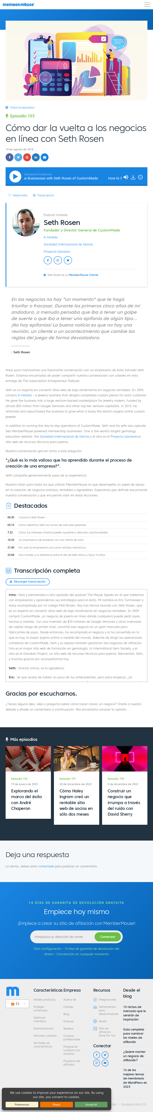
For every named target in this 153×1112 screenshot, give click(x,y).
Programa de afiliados (71, 1063)
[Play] (16, 176)
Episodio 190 (116, 778)
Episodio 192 (19, 778)
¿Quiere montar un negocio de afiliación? (134, 1056)
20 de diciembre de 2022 (75, 784)
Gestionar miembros (40, 1019)
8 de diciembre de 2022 (123, 784)
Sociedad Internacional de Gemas (68, 244)
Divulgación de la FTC (133, 1104)
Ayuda (103, 1021)
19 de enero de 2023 (24, 784)
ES (17, 1004)
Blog (66, 1014)
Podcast (68, 1021)
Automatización (44, 1028)
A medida (51, 237)
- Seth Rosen (20, 352)
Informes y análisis (45, 1035)
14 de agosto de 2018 (19, 149)
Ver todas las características (43, 1044)
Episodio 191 (68, 778)
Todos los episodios (21, 107)
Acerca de (69, 999)
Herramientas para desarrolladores (108, 1010)
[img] (140, 177)
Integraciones (107, 999)
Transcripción (45, 195)
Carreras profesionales (71, 1037)
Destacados (19, 195)
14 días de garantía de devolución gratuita (76, 903)
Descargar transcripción (29, 581)
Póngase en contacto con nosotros (71, 1050)
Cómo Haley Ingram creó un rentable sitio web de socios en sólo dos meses (76, 802)
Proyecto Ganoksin (57, 251)
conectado (46, 866)
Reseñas (68, 1028)
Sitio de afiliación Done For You (107, 1032)
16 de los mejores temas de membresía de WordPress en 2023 (135, 1078)
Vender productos (45, 999)
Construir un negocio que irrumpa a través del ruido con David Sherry (124, 802)
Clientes (68, 1007)
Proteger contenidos (40, 1008)
